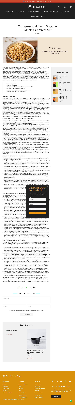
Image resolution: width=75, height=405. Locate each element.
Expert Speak (6, 388)
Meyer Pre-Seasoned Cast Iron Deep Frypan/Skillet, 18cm (35, 352)
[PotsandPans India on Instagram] (57, 381)
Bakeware (20, 11)
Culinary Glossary (23, 395)
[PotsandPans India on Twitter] (61, 381)
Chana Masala (7, 247)
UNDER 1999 (66, 11)
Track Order (38, 383)
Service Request (39, 397)
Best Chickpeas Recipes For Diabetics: (16, 91)
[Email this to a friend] (34, 287)
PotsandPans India (12, 399)
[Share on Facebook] (18, 287)
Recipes (21, 388)
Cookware (9, 11)
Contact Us (5, 386)
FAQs (20, 390)
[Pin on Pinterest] (30, 287)
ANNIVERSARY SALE (37, 16)
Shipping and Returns (40, 388)
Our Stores (5, 390)
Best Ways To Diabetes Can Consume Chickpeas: (19, 90)
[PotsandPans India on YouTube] (70, 381)
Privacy (19, 399)
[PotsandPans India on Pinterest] (65, 381)
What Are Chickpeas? (12, 85)
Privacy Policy (38, 395)
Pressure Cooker (34, 11)
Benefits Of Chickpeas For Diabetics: (16, 88)
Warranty (37, 390)
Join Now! (56, 396)
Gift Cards (37, 386)
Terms (23, 399)
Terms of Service (39, 392)
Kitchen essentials (51, 11)
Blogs (20, 386)
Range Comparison (23, 383)
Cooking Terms (22, 392)
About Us (5, 383)
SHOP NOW (9, 334)
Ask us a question (23, 397)
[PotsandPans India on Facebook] (52, 381)
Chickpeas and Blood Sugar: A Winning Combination (20, 86)
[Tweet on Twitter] (22, 287)
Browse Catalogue (7, 392)
